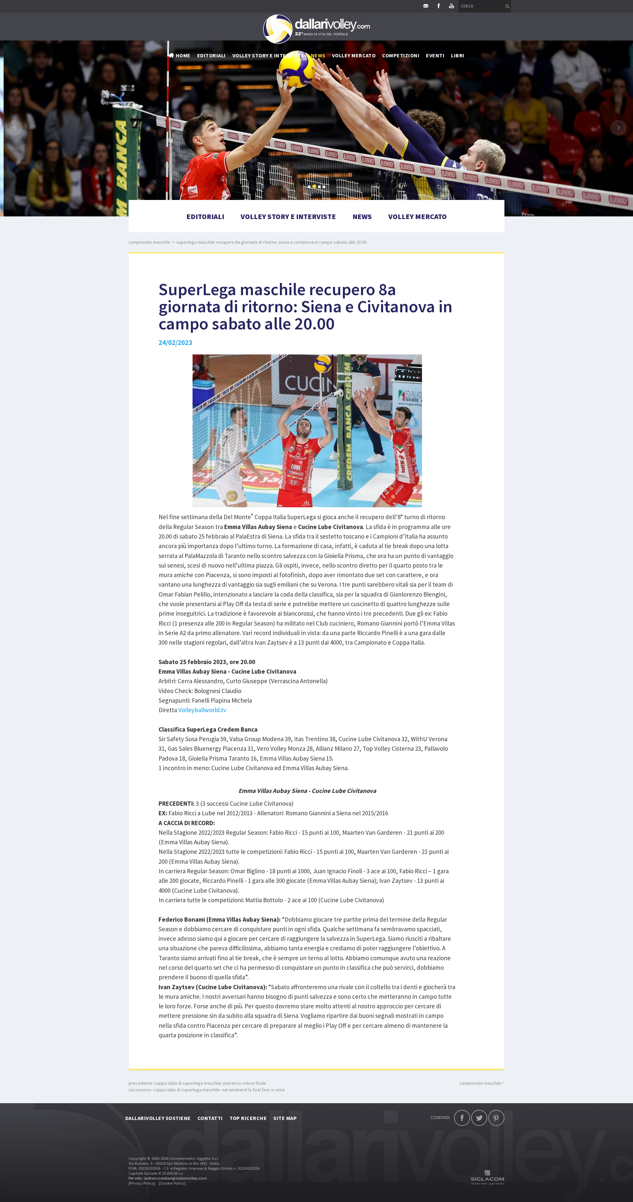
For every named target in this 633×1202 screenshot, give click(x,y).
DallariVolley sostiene (158, 1118)
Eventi (435, 55)
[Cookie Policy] (172, 1183)
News (362, 216)
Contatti (210, 1118)
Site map (285, 1118)
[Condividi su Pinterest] (496, 1118)
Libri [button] (457, 55)
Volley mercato (354, 55)
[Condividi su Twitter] (479, 1118)
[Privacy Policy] (142, 1183)
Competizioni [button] (400, 55)
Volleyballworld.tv (202, 710)
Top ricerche (248, 1118)
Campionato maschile (149, 242)
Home (183, 55)
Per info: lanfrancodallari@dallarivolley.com (168, 1178)
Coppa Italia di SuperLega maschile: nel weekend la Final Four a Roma (219, 1090)
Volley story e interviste (268, 55)
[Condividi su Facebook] (462, 1118)
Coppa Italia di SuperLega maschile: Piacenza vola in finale (210, 1083)
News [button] (318, 55)
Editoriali (211, 55)
